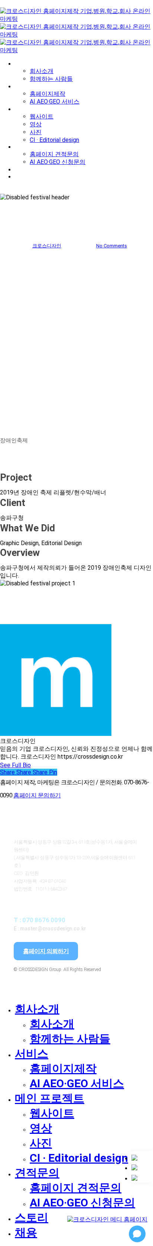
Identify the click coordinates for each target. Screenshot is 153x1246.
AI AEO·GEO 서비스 (77, 1083)
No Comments (111, 246)
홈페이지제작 (63, 1068)
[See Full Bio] (35, 765)
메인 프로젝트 (49, 1098)
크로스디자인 (46, 246)
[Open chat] (137, 1234)
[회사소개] (141, 1158)
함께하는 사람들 (70, 1038)
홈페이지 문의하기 (37, 795)
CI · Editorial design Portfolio (76, 226)
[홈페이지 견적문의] (141, 1178)
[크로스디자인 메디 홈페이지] (107, 1210)
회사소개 (37, 1008)
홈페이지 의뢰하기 (46, 951)
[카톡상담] (141, 1167)
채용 (26, 1232)
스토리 (31, 1217)
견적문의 (37, 1172)
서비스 (31, 1053)
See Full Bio (15, 765)
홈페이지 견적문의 (75, 1187)
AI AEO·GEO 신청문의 (82, 1202)
